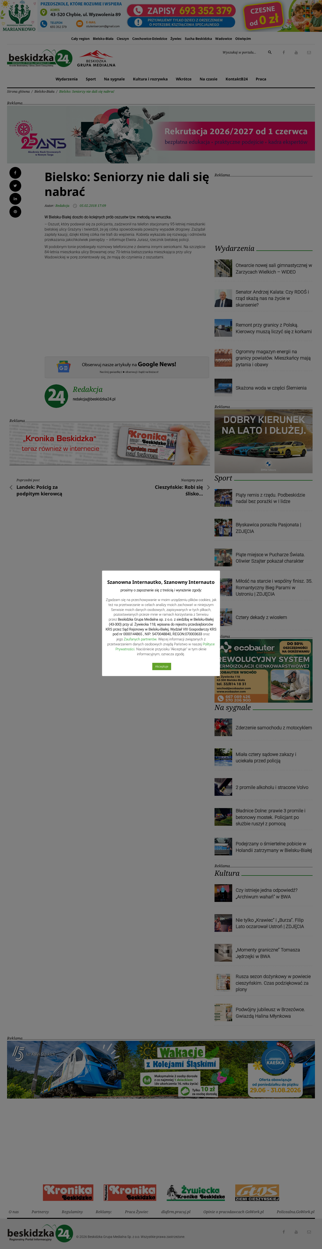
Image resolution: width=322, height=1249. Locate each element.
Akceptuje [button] (161, 666)
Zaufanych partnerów (140, 639)
